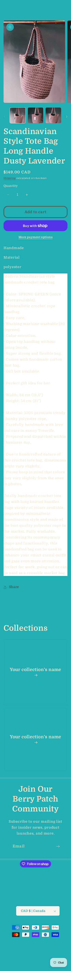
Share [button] (14, 587)
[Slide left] (4, 116)
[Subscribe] (58, 846)
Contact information (37, 962)
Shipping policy (52, 955)
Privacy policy (55, 947)
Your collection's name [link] (35, 669)
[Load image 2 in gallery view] (35, 115)
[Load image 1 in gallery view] (17, 115)
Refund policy (31, 947)
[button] (6, 7)
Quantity (11, 186)
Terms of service (24, 955)
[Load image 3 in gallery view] (53, 115)
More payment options (36, 237)
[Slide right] (66, 116)
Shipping (10, 178)
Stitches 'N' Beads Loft (33, 942)
